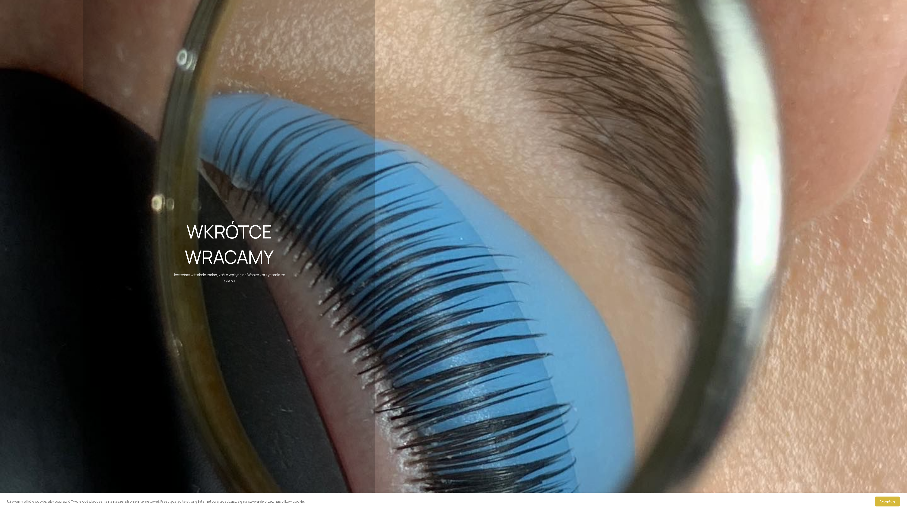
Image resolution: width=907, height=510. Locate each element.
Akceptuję (887, 501)
